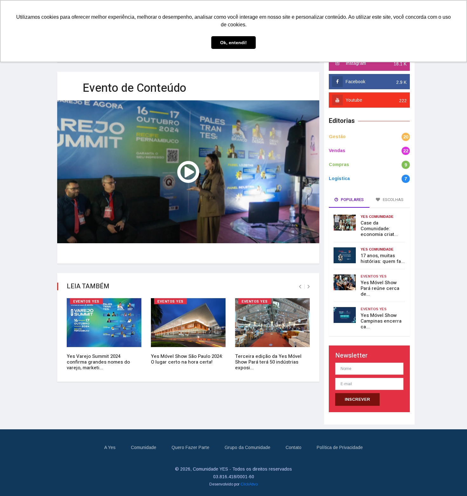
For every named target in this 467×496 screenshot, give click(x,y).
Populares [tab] (352, 200)
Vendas (337, 150)
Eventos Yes (86, 301)
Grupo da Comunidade (247, 447)
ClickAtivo (249, 484)
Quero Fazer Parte (190, 447)
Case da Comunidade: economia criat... (379, 228)
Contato (293, 447)
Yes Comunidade (377, 216)
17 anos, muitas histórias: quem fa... (383, 258)
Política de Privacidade (340, 447)
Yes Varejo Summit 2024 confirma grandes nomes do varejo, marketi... (98, 362)
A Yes (110, 447)
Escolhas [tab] (392, 200)
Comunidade (143, 447)
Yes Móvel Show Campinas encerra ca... (381, 321)
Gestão (337, 136)
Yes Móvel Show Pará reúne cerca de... (380, 288)
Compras (339, 164)
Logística (339, 178)
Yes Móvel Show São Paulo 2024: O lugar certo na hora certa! (187, 359)
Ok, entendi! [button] (233, 42)
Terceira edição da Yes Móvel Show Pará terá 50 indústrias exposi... (268, 362)
